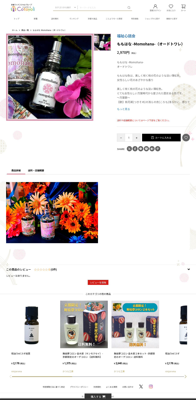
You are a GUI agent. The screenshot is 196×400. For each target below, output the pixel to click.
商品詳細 (16, 170)
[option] (49, 77)
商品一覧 (25, 30)
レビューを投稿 (98, 282)
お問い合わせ (127, 386)
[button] (185, 376)
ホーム (14, 30)
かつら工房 (68, 371)
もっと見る (123, 109)
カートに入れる (163, 137)
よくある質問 (111, 386)
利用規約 (97, 386)
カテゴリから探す (63, 7)
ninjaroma (16, 371)
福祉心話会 (126, 35)
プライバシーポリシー (79, 386)
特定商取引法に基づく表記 (54, 386)
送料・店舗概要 (36, 170)
